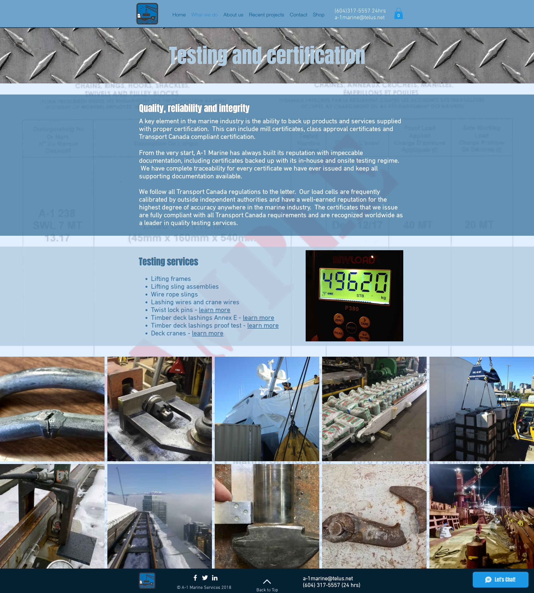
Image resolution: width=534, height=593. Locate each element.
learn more (214, 310)
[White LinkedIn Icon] (215, 578)
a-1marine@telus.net (360, 17)
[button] (398, 13)
